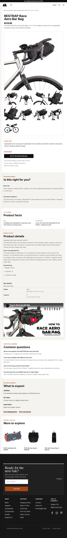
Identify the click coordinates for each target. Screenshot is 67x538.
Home (5, 10)
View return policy (25, 412)
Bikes (7, 502)
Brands (7, 514)
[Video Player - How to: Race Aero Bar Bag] (33, 320)
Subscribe (16, 488)
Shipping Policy (25, 502)
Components (9, 511)
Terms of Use (46, 528)
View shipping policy (10, 412)
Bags (14, 10)
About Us (38, 505)
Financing (23, 508)
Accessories (10, 10)
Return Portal (24, 514)
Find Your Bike (25, 511)
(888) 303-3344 (56, 507)
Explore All (8, 517)
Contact (38, 502)
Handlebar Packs (20, 10)
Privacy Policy (57, 528)
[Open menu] (11, 5)
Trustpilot (59, 479)
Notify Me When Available (18, 156)
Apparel (7, 505)
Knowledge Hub (40, 508)
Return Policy (24, 505)
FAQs (22, 517)
